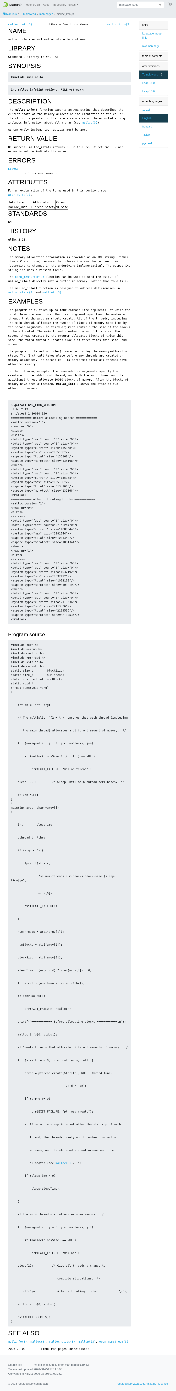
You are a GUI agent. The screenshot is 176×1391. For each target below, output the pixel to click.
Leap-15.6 (148, 91)
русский (147, 143)
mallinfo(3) (51, 292)
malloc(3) (89, 122)
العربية (146, 109)
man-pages (46, 14)
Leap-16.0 (148, 83)
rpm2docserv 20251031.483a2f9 (136, 1383)
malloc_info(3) (20, 24)
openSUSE (33, 4)
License (163, 1383)
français (147, 126)
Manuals (11, 14)
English (147, 118)
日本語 (146, 134)
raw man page (151, 46)
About (46, 4)
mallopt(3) (87, 1341)
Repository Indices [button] (64, 4)
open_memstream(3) (29, 276)
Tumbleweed (28, 14)
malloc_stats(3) (21, 292)
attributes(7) (19, 194)
